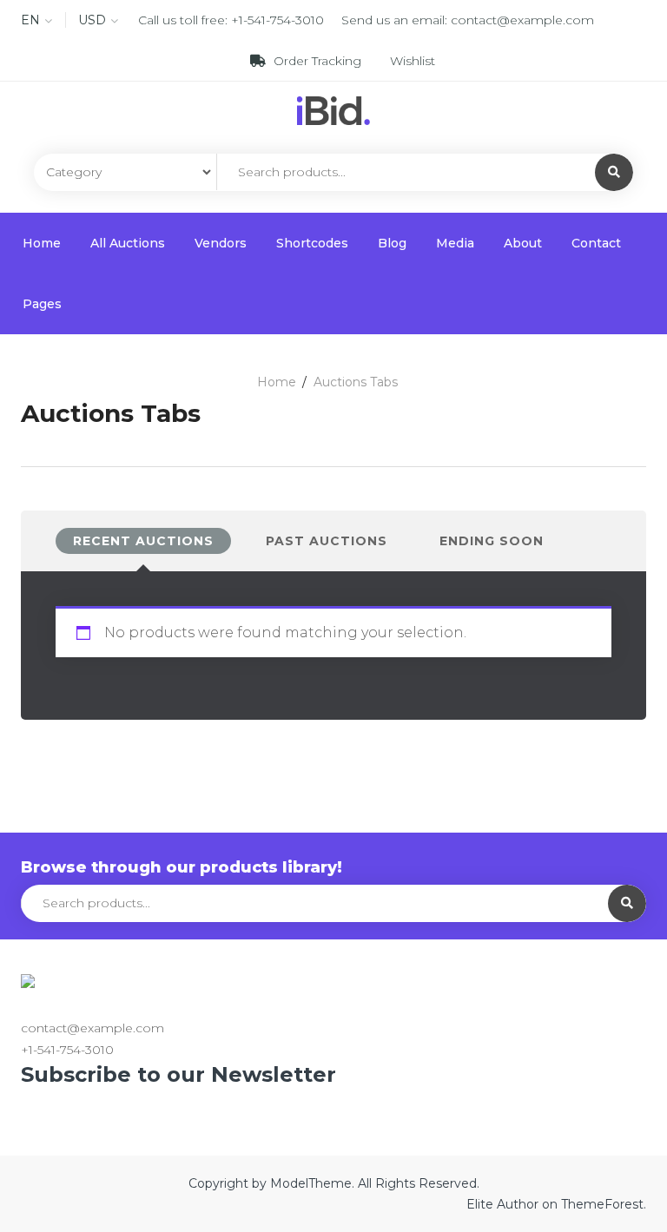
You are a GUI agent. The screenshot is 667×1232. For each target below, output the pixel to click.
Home (42, 243)
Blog (392, 243)
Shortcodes (312, 243)
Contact (596, 243)
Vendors (221, 243)
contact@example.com (522, 20)
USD (92, 20)
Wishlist (410, 61)
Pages (42, 304)
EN (30, 20)
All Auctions (127, 243)
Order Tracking (317, 61)
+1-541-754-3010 (277, 20)
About (523, 243)
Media (455, 243)
